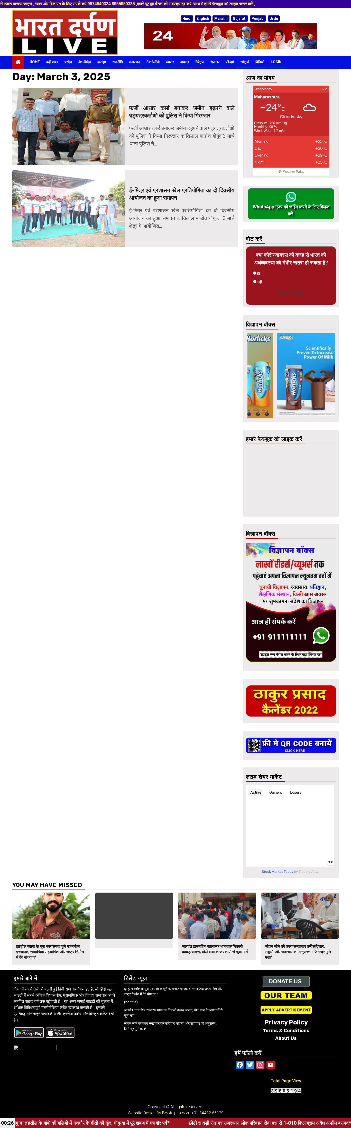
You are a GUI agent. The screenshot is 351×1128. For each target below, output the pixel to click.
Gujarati (239, 18)
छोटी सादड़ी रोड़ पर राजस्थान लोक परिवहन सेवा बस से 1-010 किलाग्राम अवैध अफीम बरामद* (211, 1123)
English (203, 18)
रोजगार (214, 62)
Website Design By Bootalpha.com (159, 1113)
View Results (291, 292)
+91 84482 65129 (207, 1113)
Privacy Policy (286, 1022)
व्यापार (170, 62)
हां (258, 273)
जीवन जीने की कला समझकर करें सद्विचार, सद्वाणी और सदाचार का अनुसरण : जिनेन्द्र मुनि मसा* (298, 952)
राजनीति (117, 62)
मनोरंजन (134, 62)
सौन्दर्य (230, 62)
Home (35, 62)
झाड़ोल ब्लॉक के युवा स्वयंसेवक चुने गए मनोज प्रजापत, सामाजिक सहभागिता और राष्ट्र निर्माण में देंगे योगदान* (50, 952)
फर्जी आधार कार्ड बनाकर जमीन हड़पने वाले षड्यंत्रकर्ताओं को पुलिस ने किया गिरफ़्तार (182, 112)
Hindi (186, 18)
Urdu (274, 18)
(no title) (131, 1002)
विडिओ (259, 62)
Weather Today (293, 171)
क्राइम (101, 62)
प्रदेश (68, 62)
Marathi (221, 18)
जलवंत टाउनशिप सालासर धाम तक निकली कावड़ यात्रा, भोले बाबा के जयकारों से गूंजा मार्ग (215, 949)
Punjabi (258, 18)
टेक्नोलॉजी (153, 62)
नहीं (259, 282)
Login (276, 62)
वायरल (184, 62)
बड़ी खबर (52, 62)
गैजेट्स (199, 62)
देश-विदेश (84, 62)
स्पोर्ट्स (244, 62)
